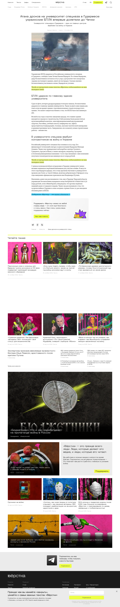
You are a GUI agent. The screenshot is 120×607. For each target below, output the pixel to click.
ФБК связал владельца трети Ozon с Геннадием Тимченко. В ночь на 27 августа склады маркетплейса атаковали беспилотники (72, 353)
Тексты (19, 2)
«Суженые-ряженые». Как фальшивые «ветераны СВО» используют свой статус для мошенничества (23, 339)
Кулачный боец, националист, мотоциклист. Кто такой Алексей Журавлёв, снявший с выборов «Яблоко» (59, 339)
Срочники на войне (16, 502)
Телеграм (65, 588)
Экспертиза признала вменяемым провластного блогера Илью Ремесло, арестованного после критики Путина (31, 353)
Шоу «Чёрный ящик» (92, 585)
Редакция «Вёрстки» (52, 30)
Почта (72, 592)
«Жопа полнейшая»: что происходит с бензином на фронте (83, 541)
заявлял (49, 171)
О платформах (90, 588)
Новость (61, 30)
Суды (9, 7)
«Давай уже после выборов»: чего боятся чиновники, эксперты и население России (32, 541)
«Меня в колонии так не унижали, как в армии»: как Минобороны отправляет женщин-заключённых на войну (94, 339)
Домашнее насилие (56, 7)
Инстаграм (65, 585)
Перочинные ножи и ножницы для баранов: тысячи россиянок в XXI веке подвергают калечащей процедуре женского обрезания (24, 269)
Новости (10, 2)
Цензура (68, 7)
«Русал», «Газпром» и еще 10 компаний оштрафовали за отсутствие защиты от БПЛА (99, 362)
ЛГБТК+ (44, 7)
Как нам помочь (41, 216)
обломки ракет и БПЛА (40, 191)
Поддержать (98, 2)
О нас (85, 2)
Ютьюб (76, 588)
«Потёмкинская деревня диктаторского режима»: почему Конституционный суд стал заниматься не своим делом (94, 268)
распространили (54, 104)
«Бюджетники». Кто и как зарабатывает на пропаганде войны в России (36, 431)
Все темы (109, 7)
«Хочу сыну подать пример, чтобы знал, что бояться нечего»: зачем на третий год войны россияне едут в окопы (59, 268)
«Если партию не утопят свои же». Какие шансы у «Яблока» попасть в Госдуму (30, 468)
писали (63, 117)
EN (90, 2)
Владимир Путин (19, 7)
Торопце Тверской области (77, 179)
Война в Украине (33, 7)
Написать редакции (29, 588)
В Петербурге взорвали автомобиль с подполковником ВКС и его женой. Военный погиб (73, 362)
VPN (75, 7)
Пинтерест (77, 585)
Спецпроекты (36, 2)
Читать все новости (14, 366)
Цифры (26, 2)
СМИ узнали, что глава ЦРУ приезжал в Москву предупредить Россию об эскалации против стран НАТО (99, 352)
